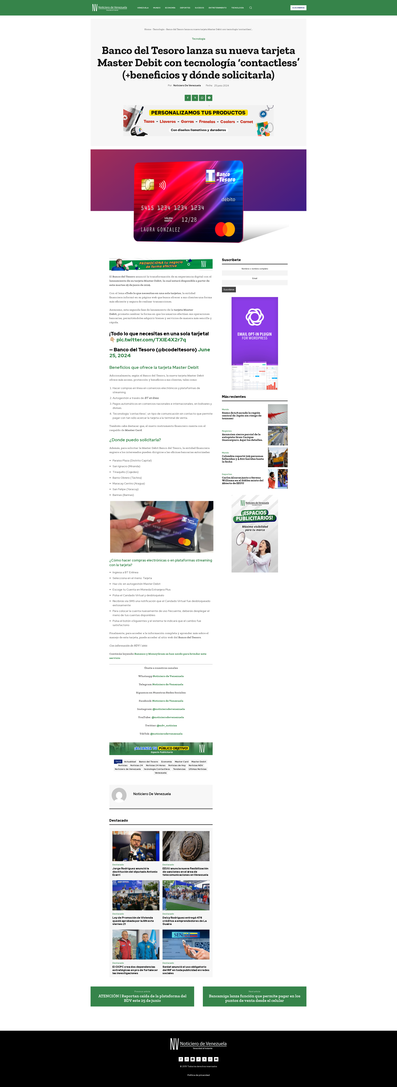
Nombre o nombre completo (255, 269)
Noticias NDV (196, 765)
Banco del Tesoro (148, 761)
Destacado (118, 865)
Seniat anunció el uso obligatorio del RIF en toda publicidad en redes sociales (186, 970)
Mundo (225, 409)
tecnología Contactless (157, 769)
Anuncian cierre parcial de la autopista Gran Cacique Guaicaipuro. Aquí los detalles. (242, 437)
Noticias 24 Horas (155, 765)
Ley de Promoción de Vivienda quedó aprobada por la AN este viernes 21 (133, 921)
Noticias (122, 765)
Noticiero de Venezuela (187, 85)
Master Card (182, 761)
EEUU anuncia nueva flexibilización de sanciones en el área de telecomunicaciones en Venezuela (185, 872)
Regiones (227, 431)
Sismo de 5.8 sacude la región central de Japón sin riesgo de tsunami (241, 415)
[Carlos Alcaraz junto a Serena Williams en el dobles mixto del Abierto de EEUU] (278, 479)
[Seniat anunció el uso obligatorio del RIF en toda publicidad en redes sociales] (186, 945)
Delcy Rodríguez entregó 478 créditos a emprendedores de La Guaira (185, 921)
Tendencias (179, 769)
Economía (166, 761)
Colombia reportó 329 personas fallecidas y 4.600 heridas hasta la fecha (243, 458)
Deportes (227, 474)
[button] (250, 7)
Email (254, 278)
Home (147, 29)
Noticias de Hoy (177, 765)
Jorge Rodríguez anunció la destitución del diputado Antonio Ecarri (134, 872)
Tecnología (158, 29)
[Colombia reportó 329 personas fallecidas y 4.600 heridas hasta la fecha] (278, 457)
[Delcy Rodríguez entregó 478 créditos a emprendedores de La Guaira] (186, 895)
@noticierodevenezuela (169, 709)
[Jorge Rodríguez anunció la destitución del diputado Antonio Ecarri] (135, 846)
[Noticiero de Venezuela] (121, 795)
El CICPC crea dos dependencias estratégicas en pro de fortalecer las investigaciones (135, 970)
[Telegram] (209, 98)
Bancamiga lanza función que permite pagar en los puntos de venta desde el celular (254, 998)
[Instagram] (187, 1059)
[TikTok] (198, 1059)
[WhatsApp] (202, 98)
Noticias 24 (136, 765)
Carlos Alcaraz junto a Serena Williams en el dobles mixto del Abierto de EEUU (242, 480)
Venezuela (161, 773)
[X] (195, 98)
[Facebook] (188, 98)
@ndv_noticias (167, 725)
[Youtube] (216, 1059)
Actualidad (130, 761)
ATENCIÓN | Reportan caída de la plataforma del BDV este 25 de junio (142, 998)
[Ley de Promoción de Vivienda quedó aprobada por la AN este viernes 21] (135, 895)
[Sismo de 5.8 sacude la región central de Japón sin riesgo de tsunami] (278, 414)
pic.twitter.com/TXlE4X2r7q (151, 339)
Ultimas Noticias (198, 769)
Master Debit (199, 761)
